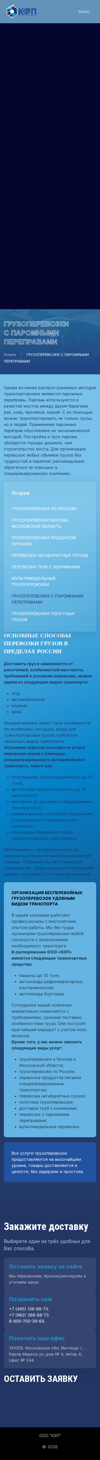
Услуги (22, 64)
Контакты (24, 255)
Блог (20, 243)
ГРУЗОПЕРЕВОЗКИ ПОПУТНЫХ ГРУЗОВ (46, 157)
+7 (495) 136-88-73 (31, 268)
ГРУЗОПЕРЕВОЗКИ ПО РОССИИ (47, 73)
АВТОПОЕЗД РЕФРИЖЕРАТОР (45, 203)
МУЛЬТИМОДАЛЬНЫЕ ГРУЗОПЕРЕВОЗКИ (37, 131)
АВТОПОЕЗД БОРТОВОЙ (40, 210)
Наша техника (29, 172)
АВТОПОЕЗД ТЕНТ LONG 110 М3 (48, 189)
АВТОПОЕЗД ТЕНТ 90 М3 (41, 181)
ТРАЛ (20, 231)
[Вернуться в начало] (22, 11)
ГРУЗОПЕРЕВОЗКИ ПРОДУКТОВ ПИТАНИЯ (47, 97)
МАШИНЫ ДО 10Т (33, 217)
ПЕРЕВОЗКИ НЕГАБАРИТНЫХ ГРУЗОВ (45, 110)
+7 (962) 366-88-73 (31, 262)
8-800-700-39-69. (27, 1321)
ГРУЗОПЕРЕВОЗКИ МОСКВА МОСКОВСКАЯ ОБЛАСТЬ (43, 84)
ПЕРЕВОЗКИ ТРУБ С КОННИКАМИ (49, 120)
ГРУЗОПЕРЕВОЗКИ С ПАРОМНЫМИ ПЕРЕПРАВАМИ (51, 144)
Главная (23, 53)
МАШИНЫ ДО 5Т (32, 224)
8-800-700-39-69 (29, 275)
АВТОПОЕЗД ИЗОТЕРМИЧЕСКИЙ (48, 196)
